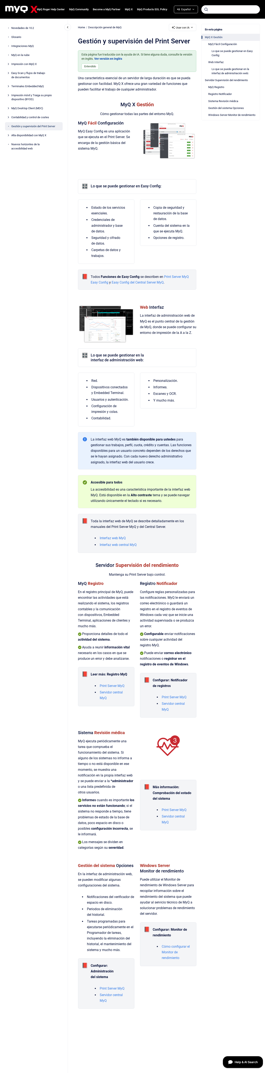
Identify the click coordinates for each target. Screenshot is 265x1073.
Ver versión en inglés (108, 58)
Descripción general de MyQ (105, 27)
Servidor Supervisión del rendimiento (226, 80)
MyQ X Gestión (213, 37)
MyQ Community (79, 9)
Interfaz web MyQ (113, 538)
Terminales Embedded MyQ (27, 86)
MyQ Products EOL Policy (152, 9)
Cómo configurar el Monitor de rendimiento (176, 952)
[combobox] (231, 9)
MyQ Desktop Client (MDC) (27, 108)
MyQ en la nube (20, 55)
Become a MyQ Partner (106, 9)
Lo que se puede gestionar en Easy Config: (232, 53)
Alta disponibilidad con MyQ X (28, 135)
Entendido (90, 66)
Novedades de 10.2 (22, 28)
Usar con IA (182, 27)
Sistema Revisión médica (223, 101)
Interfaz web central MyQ (118, 545)
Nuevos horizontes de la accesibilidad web (25, 146)
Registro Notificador (220, 94)
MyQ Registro (216, 87)
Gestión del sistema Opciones (226, 108)
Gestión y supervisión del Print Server (33, 126)
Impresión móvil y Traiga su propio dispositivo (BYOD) (31, 97)
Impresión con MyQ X (24, 64)
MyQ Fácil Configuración (222, 44)
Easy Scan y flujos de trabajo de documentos (28, 75)
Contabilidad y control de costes (30, 117)
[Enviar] (206, 9)
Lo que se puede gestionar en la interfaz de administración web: (230, 71)
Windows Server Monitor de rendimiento (231, 115)
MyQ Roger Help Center (51, 9)
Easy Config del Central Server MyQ (138, 282)
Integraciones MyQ (22, 46)
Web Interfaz (216, 62)
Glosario (16, 37)
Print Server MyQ (112, 686)
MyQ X (129, 9)
